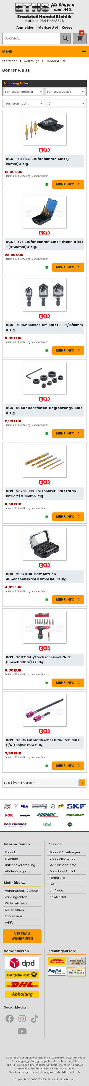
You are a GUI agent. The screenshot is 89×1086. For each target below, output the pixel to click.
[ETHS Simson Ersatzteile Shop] (44, 12)
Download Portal (62, 871)
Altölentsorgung (17, 871)
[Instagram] (22, 1018)
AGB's (9, 922)
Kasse (67, 27)
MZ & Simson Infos (63, 865)
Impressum (13, 916)
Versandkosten (40, 176)
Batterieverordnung (20, 865)
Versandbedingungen (21, 891)
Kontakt (11, 852)
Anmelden (25, 27)
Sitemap (11, 858)
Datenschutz (15, 910)
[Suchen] (65, 38)
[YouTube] (22, 1031)
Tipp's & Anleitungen (65, 852)
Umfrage (56, 890)
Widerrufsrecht (16, 903)
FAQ (52, 884)
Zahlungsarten (16, 897)
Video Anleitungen (63, 858)
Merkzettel (48, 27)
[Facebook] (9, 1018)
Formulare (57, 878)
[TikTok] (35, 1018)
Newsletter (58, 897)
